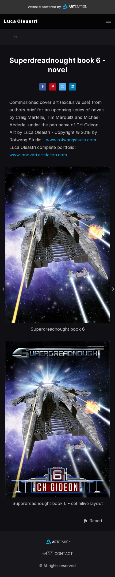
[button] (92, 520)
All (15, 37)
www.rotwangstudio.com (71, 139)
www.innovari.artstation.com (38, 154)
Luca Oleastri (21, 21)
